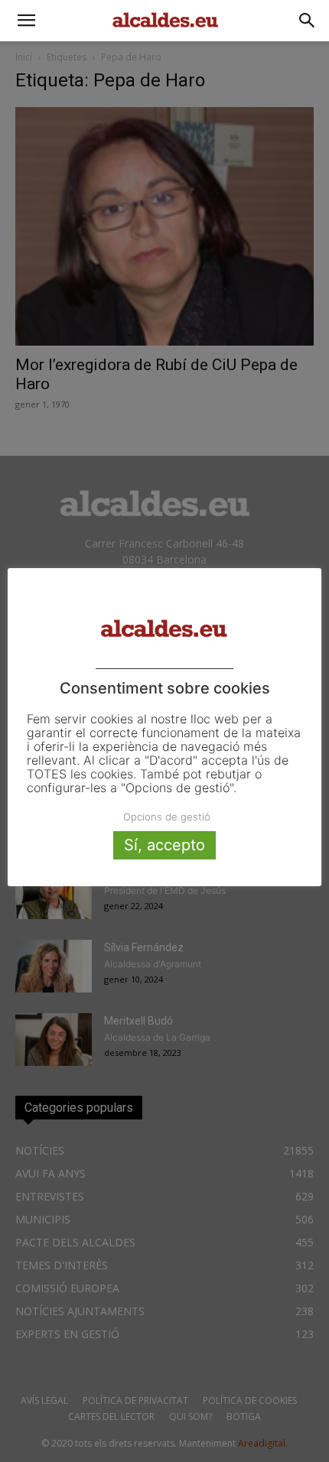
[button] (26, 20)
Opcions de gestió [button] (166, 817)
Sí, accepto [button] (164, 845)
